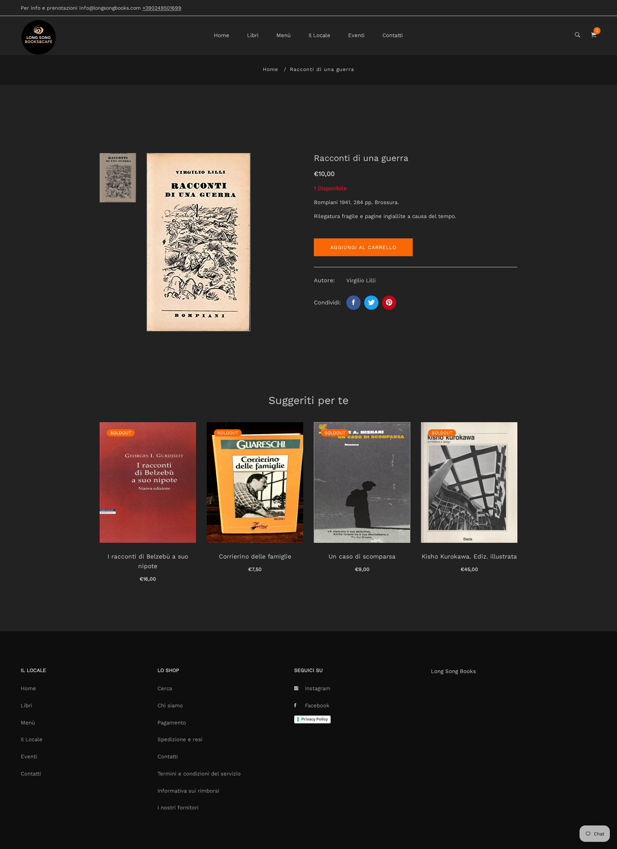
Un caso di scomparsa (362, 556)
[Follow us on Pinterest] (389, 302)
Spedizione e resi (179, 739)
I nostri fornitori (178, 807)
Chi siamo (170, 705)
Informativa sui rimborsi (188, 791)
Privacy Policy (314, 719)
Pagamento (171, 722)
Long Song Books (453, 671)
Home (221, 35)
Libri (253, 35)
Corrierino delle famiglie (255, 556)
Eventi (356, 35)
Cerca (164, 688)
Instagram (317, 688)
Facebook (317, 705)
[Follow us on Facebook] (353, 302)
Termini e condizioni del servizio (199, 773)
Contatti (392, 35)
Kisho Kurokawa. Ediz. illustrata (469, 556)
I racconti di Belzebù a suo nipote (147, 561)
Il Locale (319, 35)
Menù (283, 35)
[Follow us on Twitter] (371, 302)
